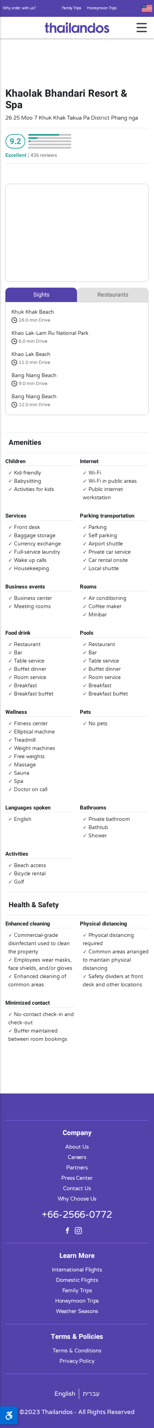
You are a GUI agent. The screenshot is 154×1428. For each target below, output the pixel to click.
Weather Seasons (77, 1311)
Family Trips (71, 8)
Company (77, 1132)
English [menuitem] (64, 1394)
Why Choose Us (77, 1199)
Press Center (77, 1178)
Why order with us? (19, 8)
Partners (76, 1167)
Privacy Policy (77, 1361)
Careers (77, 1157)
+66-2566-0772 (77, 1215)
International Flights (77, 1269)
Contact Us (77, 1188)
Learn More (77, 1255)
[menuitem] (65, 1394)
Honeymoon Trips (102, 8)
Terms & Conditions (77, 1350)
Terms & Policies (77, 1336)
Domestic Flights (77, 1280)
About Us (76, 1147)
